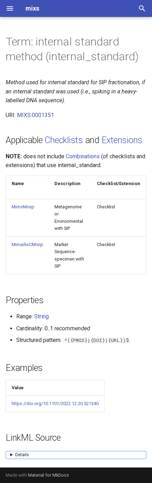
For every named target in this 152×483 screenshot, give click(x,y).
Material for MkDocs (48, 475)
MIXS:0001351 (35, 115)
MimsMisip (23, 206)
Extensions (122, 140)
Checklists (64, 140)
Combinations (83, 156)
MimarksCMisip (27, 244)
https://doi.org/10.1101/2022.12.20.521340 (55, 403)
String (41, 316)
